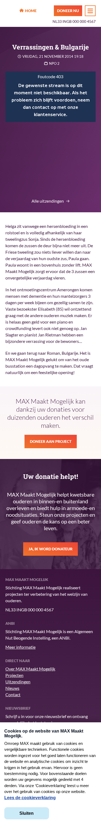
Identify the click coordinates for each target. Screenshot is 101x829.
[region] (50, 96)
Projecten (14, 675)
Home (31, 10)
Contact (12, 694)
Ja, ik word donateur (50, 549)
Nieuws (12, 688)
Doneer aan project (50, 441)
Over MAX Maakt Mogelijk (30, 668)
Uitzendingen (17, 681)
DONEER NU (68, 10)
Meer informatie (20, 646)
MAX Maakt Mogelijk (10, 11)
